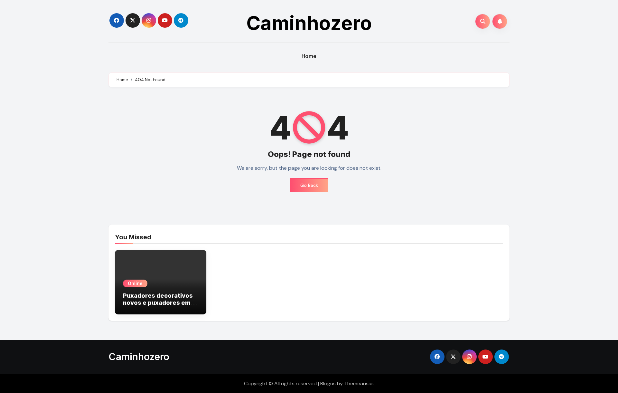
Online (135, 283)
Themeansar (358, 383)
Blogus (328, 383)
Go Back (309, 185)
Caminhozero (309, 22)
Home (309, 56)
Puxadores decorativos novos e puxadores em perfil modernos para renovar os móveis (158, 306)
